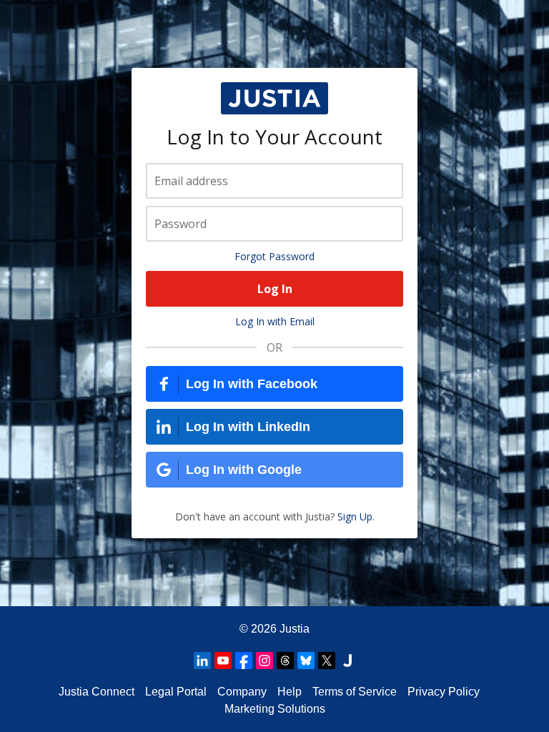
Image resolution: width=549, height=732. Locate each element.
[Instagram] (264, 660)
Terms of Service (354, 692)
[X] (326, 660)
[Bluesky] (306, 660)
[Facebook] (243, 660)
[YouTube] (223, 660)
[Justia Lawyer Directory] (347, 660)
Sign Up (354, 516)
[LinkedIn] (202, 660)
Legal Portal (176, 692)
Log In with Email (275, 321)
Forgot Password (274, 256)
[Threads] (285, 660)
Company (242, 692)
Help (289, 692)
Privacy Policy (443, 692)
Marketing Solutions (274, 709)
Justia (295, 629)
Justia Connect (96, 692)
